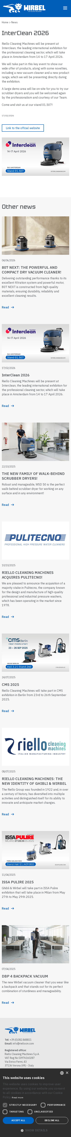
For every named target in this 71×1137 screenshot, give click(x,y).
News (14, 22)
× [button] (67, 1073)
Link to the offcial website (23, 128)
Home (5, 22)
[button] (35, 1130)
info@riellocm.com (23, 1043)
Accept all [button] (18, 1120)
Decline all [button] (52, 1120)
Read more (17, 1097)
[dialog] (35, 1102)
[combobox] (62, 1073)
